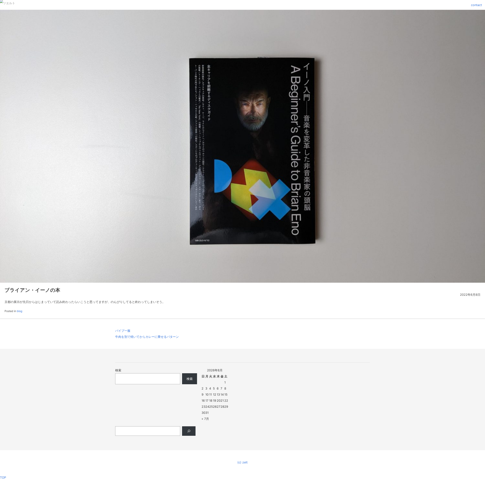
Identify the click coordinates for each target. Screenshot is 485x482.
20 (219, 400)
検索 (118, 370)
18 (210, 400)
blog (19, 311)
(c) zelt (242, 462)
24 (207, 406)
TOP (3, 477)
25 (211, 406)
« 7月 (205, 419)
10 (207, 394)
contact (476, 5)
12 (214, 394)
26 (215, 406)
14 (222, 394)
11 (210, 394)
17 (206, 400)
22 (226, 400)
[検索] (189, 431)
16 (203, 400)
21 (222, 400)
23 (203, 406)
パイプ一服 (122, 331)
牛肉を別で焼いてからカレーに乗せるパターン (147, 337)
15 (226, 394)
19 (214, 400)
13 (218, 394)
